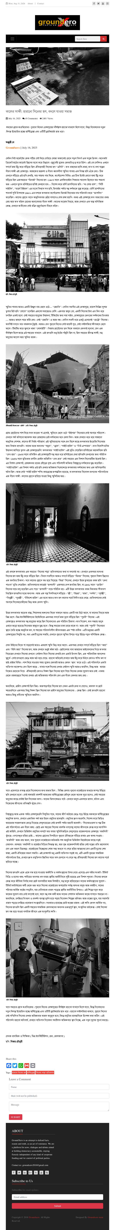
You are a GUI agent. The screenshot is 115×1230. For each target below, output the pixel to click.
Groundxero (34, 1217)
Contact (40, 3)
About (30, 3)
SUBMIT (15, 1117)
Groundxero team (95, 1217)
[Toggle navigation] (12, 39)
